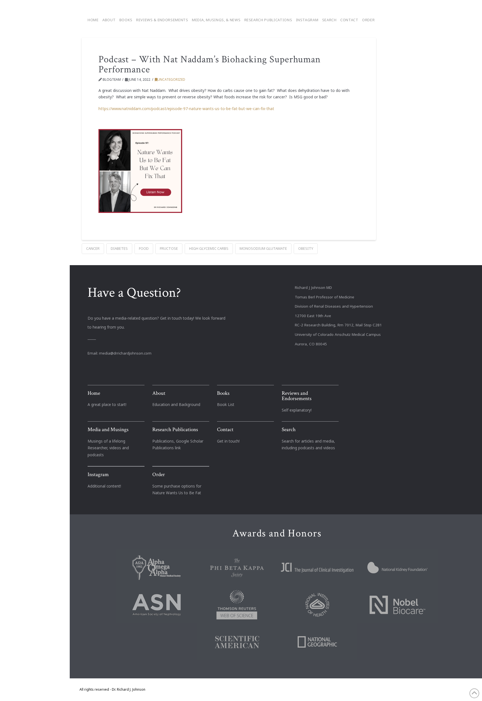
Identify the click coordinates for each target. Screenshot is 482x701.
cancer (93, 248)
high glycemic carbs (208, 248)
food (144, 248)
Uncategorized (171, 79)
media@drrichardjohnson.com (125, 353)
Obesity (305, 248)
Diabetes (119, 248)
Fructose (169, 248)
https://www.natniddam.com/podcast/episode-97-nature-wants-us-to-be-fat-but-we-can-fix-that (186, 108)
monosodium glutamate (263, 248)
